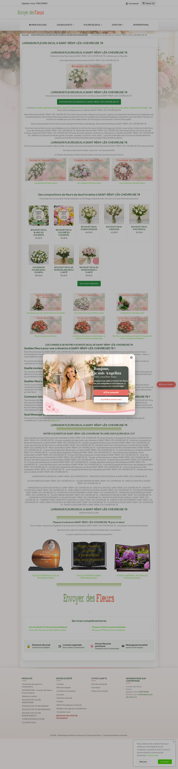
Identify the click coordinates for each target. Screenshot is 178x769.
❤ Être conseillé (111, 392)
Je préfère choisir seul (111, 399)
